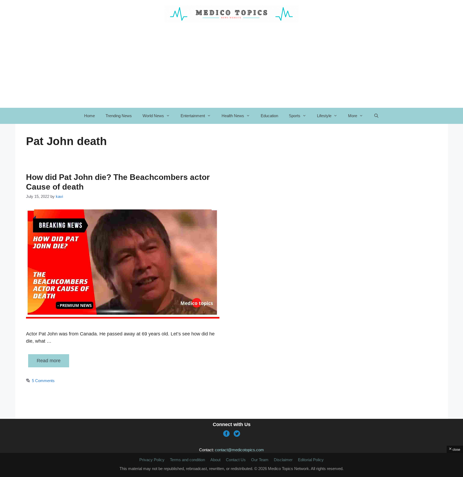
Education (269, 115)
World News (153, 115)
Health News (233, 115)
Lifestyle (324, 115)
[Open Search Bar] (376, 116)
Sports (294, 115)
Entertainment (193, 115)
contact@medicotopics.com (239, 450)
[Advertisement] (231, 465)
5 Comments (43, 380)
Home (89, 115)
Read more (49, 360)
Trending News (119, 115)
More (352, 115)
